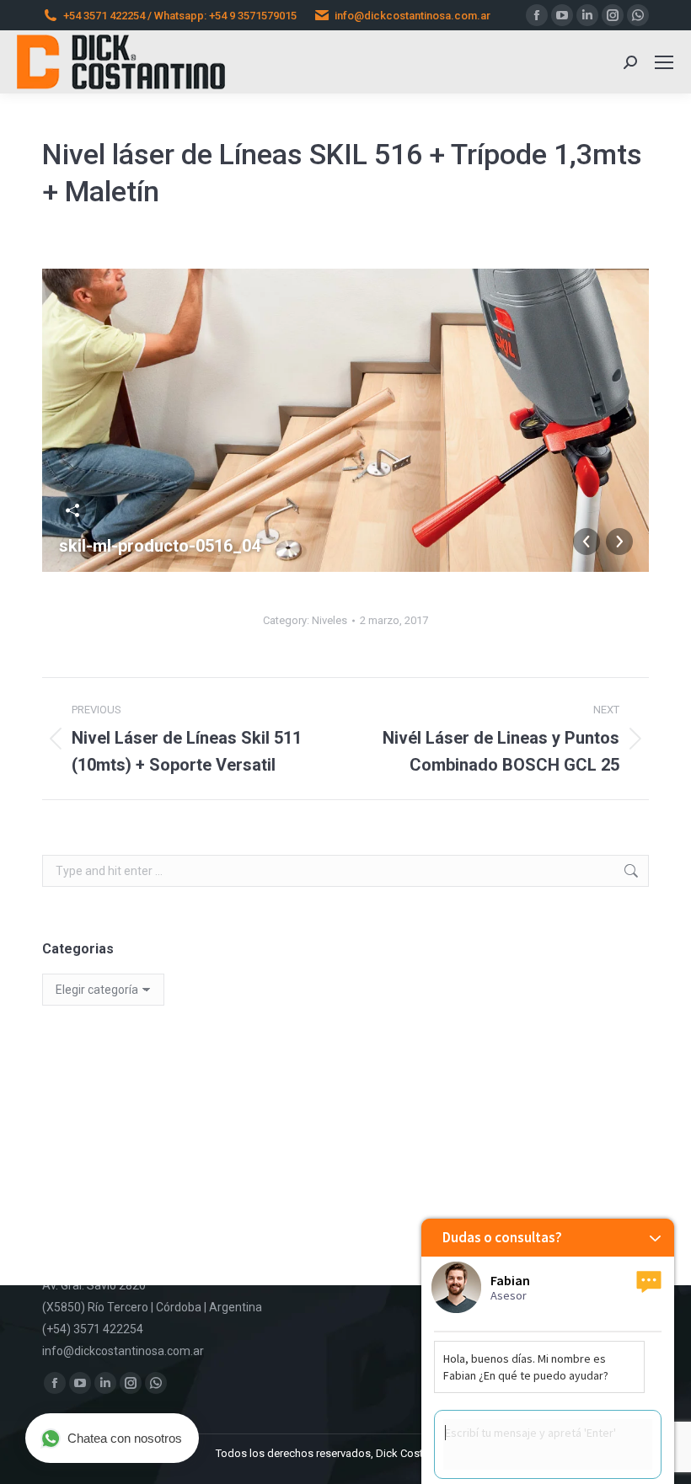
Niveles (329, 620)
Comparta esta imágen (72, 510)
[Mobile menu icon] (664, 62)
